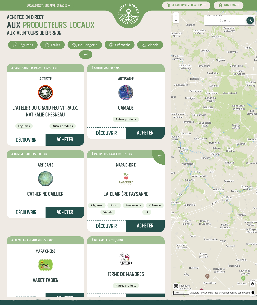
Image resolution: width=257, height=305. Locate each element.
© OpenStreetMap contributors (234, 292)
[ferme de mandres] (125, 258)
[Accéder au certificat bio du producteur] (159, 157)
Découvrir (26, 140)
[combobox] (226, 20)
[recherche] (250, 20)
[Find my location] (252, 284)
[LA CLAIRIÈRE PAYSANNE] (125, 178)
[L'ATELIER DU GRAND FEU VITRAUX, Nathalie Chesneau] (45, 92)
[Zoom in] (176, 15)
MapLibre (194, 292)
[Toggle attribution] (253, 292)
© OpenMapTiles (209, 292)
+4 (86, 54)
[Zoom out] (176, 20)
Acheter (64, 139)
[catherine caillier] (45, 178)
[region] (214, 154)
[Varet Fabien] (45, 264)
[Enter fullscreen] (176, 286)
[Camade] (125, 92)
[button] (49, 5)
